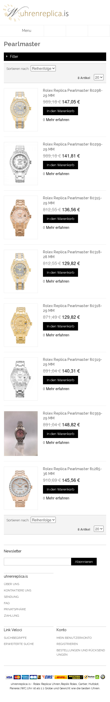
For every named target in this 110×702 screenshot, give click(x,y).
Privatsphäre (15, 609)
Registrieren (67, 644)
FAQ (6, 603)
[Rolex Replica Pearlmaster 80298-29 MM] (21, 109)
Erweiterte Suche (19, 644)
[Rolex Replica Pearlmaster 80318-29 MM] (21, 325)
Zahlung (11, 615)
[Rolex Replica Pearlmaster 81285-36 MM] (21, 488)
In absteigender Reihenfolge (60, 69)
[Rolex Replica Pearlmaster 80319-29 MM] (21, 379)
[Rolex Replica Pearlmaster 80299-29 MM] (21, 163)
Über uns (11, 584)
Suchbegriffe (15, 638)
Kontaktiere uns (17, 590)
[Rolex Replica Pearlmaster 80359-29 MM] (21, 433)
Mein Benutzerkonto (74, 638)
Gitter (91, 69)
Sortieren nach (17, 69)
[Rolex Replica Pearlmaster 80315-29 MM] (21, 217)
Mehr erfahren (57, 119)
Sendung (11, 597)
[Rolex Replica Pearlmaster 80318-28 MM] (21, 271)
